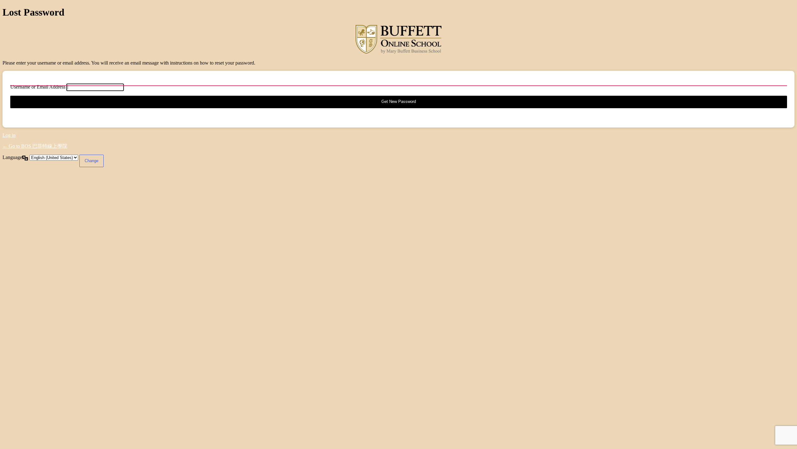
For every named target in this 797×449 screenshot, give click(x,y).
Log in (9, 135)
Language (12, 157)
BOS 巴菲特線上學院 (398, 39)
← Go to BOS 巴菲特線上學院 (34, 146)
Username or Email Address (37, 86)
